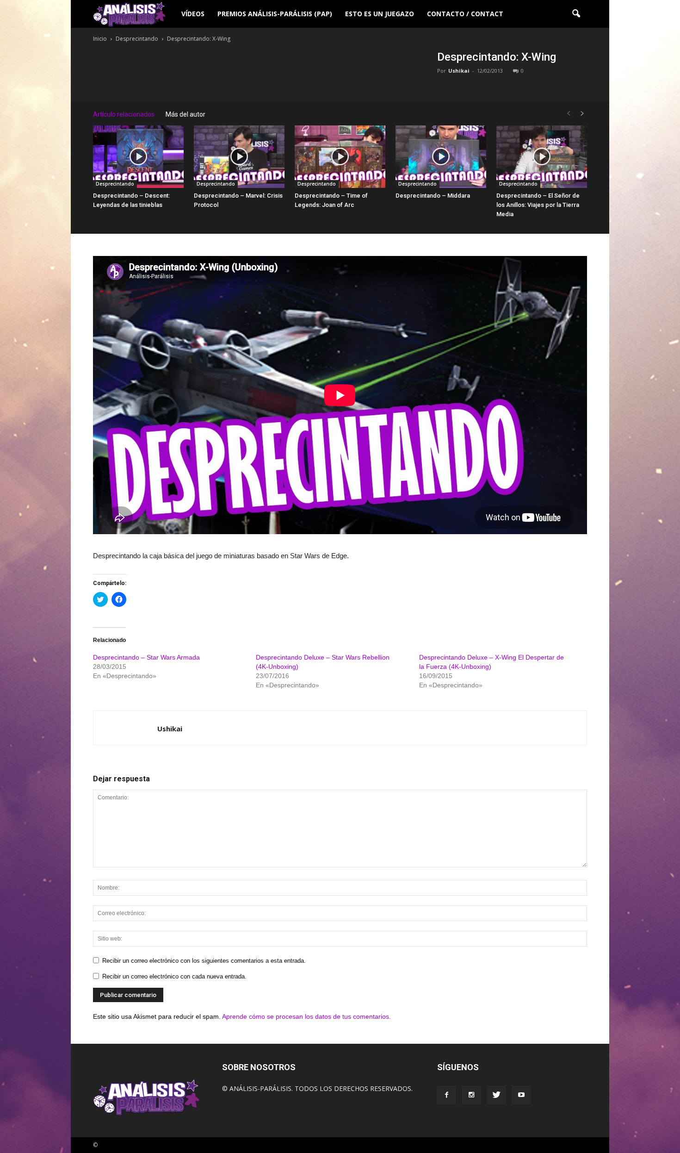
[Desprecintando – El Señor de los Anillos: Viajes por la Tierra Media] (541, 156)
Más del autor (185, 114)
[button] (576, 14)
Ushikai (459, 70)
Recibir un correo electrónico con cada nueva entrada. (174, 976)
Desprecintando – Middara (433, 195)
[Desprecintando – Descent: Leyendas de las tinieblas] (138, 156)
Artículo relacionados (124, 114)
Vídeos (192, 13)
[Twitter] (496, 1095)
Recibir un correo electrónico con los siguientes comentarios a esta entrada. (204, 960)
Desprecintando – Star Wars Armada (146, 657)
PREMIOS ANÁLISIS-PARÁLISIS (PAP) (274, 13)
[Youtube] (521, 1095)
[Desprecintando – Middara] (441, 156)
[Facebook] (446, 1095)
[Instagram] (471, 1095)
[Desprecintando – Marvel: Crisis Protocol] (239, 156)
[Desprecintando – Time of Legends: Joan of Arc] (340, 156)
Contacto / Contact (465, 13)
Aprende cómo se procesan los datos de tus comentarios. (306, 1016)
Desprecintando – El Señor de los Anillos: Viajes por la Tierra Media (538, 205)
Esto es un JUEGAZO (379, 13)
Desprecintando (115, 184)
